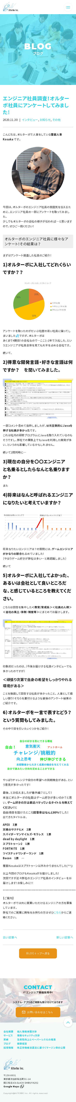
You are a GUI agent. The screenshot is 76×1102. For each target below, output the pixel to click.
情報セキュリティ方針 (28, 1035)
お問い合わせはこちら (40, 1012)
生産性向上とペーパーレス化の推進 (36, 1039)
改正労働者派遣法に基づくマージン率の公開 (41, 1047)
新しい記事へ (64, 937)
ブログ (38, 53)
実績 (6, 1039)
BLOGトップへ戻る (38, 953)
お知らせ (45, 120)
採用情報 (8, 1047)
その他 (56, 120)
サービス (8, 1035)
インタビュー (30, 120)
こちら (57, 912)
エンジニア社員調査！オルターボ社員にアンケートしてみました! (36, 105)
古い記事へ (10, 937)
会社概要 (8, 1031)
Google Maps (11, 1086)
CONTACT (38, 987)
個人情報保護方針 (27, 1031)
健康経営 (22, 1043)
